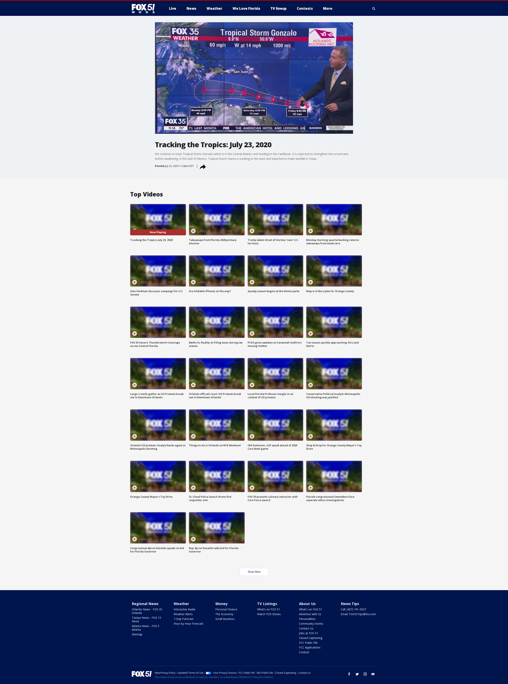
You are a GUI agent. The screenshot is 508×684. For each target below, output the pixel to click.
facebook (349, 674)
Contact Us (306, 628)
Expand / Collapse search (373, 9)
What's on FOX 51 (310, 609)
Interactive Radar (184, 609)
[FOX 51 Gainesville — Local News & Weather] (145, 8)
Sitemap (137, 634)
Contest (304, 652)
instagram (365, 674)
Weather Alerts (183, 614)
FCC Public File (308, 643)
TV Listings (267, 603)
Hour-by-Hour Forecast (188, 623)
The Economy (224, 614)
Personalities (307, 619)
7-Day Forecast (183, 619)
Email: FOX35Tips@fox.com (358, 614)
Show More (254, 571)
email (373, 674)
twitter (357, 674)
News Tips (350, 603)
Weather (181, 603)
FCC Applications (309, 647)
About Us (307, 603)
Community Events (311, 623)
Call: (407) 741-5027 (353, 609)
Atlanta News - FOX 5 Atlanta (145, 627)
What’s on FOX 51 (268, 609)
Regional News (145, 603)
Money (221, 603)
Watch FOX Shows (269, 614)
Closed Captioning (310, 638)
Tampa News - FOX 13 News (146, 619)
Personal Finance (226, 609)
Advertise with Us (310, 614)
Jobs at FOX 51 (308, 633)
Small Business (225, 619)
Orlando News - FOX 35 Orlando (147, 611)
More (327, 8)
